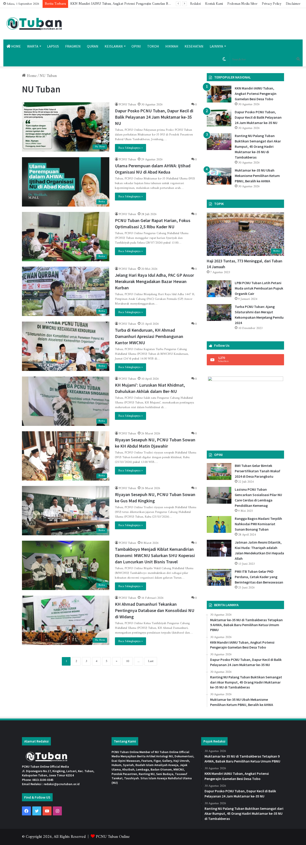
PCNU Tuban (127, 104)
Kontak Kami (214, 4)
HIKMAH (171, 46)
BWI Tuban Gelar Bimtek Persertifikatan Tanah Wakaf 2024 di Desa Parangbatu (257, 471)
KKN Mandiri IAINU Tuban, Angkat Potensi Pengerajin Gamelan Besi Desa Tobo (255, 93)
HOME (16, 46)
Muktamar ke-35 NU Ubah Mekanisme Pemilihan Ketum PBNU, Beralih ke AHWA (257, 175)
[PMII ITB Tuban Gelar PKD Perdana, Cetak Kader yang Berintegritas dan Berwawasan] (219, 577)
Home (31, 75)
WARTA (32, 46)
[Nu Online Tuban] (34, 24)
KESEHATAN (194, 46)
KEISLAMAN (114, 46)
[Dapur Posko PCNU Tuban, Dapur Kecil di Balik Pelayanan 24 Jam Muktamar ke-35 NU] (219, 117)
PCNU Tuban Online (113, 836)
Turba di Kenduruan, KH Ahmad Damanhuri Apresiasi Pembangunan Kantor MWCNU (149, 336)
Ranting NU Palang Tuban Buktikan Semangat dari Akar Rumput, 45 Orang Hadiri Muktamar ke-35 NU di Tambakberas (258, 146)
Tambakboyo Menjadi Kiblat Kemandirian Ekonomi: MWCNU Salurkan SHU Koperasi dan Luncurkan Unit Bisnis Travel (155, 555)
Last (150, 661)
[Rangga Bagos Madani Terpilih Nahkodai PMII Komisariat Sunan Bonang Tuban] (219, 524)
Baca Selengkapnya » (130, 147)
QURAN (92, 46)
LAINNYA (216, 46)
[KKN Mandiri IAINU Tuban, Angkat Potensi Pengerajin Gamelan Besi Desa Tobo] (219, 94)
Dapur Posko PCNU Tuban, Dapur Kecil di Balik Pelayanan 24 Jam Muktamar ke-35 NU (136, 4)
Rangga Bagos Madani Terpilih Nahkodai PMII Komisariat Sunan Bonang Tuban (258, 523)
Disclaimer (293, 4)
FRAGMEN (73, 46)
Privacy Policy (271, 4)
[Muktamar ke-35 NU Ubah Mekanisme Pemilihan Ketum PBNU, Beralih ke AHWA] (219, 176)
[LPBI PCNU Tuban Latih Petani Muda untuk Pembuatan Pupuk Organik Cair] (219, 288)
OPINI (136, 46)
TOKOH (153, 46)
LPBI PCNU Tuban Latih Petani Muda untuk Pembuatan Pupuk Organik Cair (259, 288)
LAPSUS (53, 46)
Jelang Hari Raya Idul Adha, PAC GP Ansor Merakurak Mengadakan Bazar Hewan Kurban (154, 281)
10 (127, 661)
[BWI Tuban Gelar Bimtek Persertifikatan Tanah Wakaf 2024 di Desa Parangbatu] (219, 471)
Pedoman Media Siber (242, 4)
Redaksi (195, 4)
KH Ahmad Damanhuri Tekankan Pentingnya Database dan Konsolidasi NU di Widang (154, 610)
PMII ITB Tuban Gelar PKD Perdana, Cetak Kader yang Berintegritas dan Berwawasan (259, 576)
